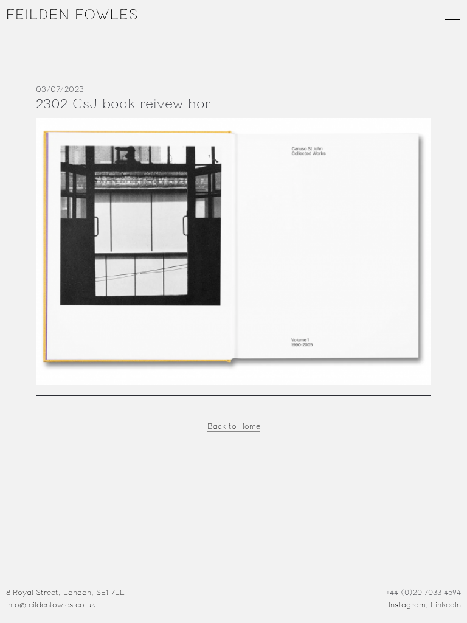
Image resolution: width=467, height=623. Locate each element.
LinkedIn (446, 605)
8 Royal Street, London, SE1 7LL (65, 592)
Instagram (407, 605)
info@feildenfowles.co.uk (50, 605)
